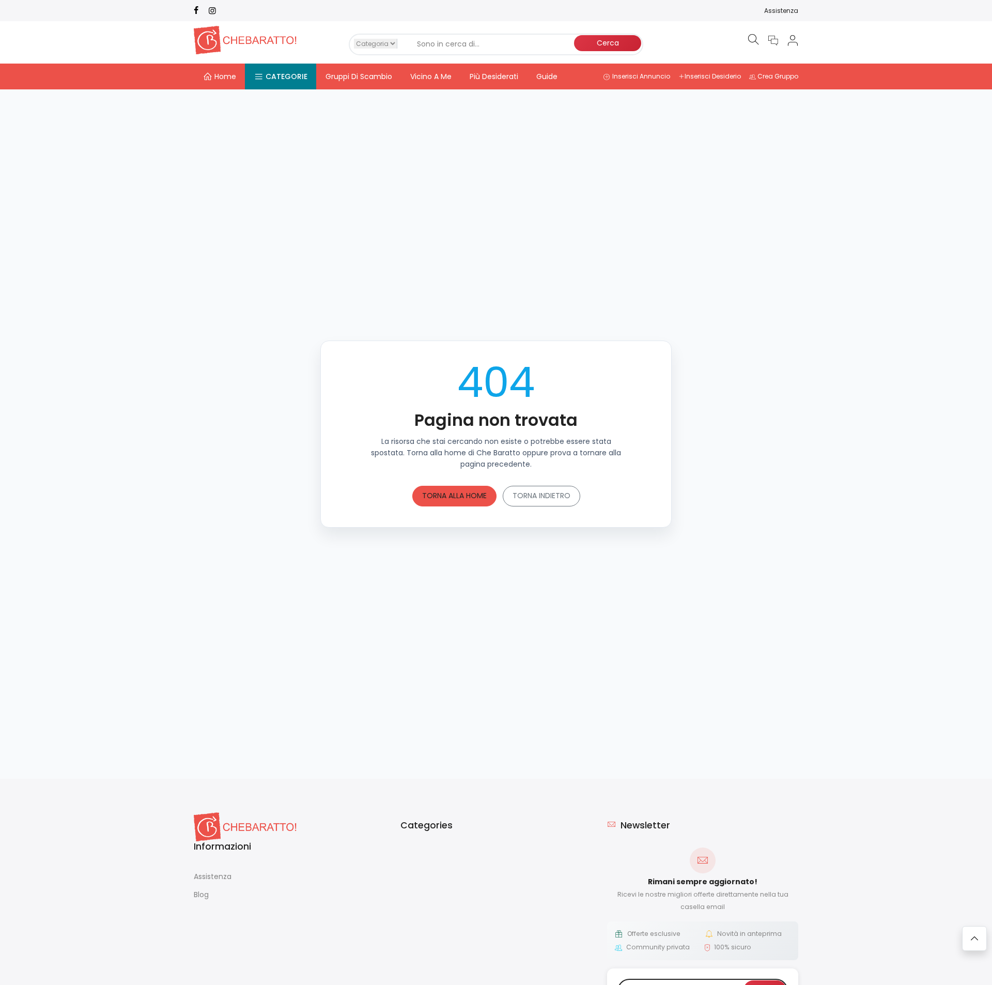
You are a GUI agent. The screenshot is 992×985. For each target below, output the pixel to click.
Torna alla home (454, 495)
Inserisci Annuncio (641, 76)
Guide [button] (546, 76)
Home (225, 76)
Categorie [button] (286, 76)
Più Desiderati (494, 76)
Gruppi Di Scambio (359, 76)
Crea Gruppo (777, 76)
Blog (201, 894)
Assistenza (781, 10)
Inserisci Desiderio (713, 76)
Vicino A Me (431, 76)
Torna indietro (541, 495)
